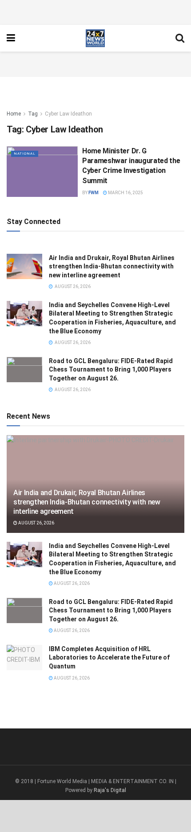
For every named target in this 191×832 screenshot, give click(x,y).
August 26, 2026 (35, 522)
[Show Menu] (11, 38)
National (25, 154)
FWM (93, 192)
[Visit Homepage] (95, 38)
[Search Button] (179, 38)
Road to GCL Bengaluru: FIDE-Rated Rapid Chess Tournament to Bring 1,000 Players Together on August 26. (111, 369)
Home (14, 114)
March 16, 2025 (125, 192)
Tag (33, 114)
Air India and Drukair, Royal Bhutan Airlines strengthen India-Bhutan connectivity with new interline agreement (112, 266)
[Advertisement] (95, 11)
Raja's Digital (110, 790)
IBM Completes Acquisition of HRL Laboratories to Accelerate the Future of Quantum (109, 657)
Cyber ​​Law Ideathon (68, 114)
